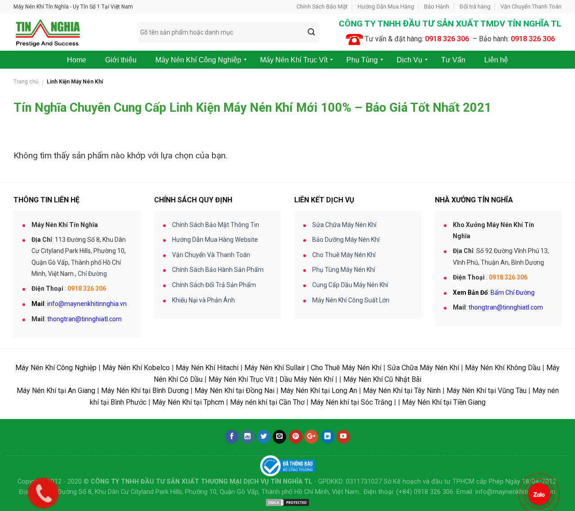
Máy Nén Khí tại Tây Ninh (402, 390)
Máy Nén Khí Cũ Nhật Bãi (382, 379)
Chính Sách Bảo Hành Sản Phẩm (218, 269)
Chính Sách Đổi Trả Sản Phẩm (214, 284)
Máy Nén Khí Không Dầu (502, 367)
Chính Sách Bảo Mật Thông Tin (215, 224)
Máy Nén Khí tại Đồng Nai (234, 390)
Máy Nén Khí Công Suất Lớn (350, 300)
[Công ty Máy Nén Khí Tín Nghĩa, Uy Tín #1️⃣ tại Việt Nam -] (68, 32)
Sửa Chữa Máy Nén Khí (344, 224)
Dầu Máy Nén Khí (306, 379)
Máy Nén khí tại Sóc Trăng (351, 402)
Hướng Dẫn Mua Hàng (386, 6)
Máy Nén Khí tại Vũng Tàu (486, 390)
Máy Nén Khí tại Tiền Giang (444, 402)
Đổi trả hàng (475, 6)
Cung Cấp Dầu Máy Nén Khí (350, 284)
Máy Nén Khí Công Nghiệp (56, 367)
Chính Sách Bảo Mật (322, 6)
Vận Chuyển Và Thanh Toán (211, 254)
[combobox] (228, 32)
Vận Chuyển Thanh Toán (531, 6)
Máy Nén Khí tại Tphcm (188, 402)
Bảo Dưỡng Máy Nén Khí (346, 239)
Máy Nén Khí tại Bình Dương (145, 390)
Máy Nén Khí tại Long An (318, 390)
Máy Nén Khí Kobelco (136, 367)
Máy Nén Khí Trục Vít (241, 379)
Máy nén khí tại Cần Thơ (267, 402)
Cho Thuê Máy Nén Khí (344, 254)
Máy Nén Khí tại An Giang (56, 390)
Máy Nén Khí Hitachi (207, 367)
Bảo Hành (436, 6)
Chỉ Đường (92, 273)
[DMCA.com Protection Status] (287, 502)
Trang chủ (26, 82)
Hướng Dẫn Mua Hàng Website (215, 239)
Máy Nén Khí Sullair (274, 367)
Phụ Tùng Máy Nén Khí (343, 269)
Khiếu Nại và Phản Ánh (203, 300)
